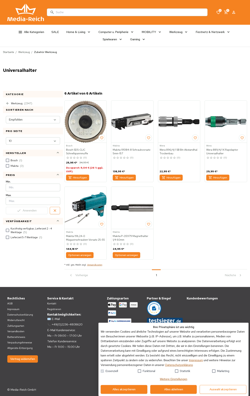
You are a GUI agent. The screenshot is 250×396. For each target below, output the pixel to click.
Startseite (8, 52)
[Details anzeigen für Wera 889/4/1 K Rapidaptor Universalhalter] (226, 122)
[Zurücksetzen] (55, 210)
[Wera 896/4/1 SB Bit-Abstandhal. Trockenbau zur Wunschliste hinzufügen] (195, 138)
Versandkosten (94, 264)
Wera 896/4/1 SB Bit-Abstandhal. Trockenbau (179, 151)
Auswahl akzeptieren (223, 389)
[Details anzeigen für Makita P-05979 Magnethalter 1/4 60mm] (132, 208)
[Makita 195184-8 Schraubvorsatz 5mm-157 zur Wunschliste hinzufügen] (148, 138)
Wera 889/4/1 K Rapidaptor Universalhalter (222, 151)
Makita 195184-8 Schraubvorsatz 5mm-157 (131, 151)
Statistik (185, 371)
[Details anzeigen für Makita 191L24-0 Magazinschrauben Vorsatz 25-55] (86, 208)
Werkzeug (24, 52)
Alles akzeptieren (124, 389)
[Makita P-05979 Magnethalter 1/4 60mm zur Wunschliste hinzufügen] (148, 224)
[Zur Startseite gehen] (25, 12)
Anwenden (30, 210)
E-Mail (56, 319)
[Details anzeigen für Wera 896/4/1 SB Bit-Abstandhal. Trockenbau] (179, 122)
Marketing (223, 371)
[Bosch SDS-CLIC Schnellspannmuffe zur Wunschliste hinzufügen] (101, 138)
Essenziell (111, 371)
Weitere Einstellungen (173, 379)
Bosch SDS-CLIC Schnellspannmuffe (77, 151)
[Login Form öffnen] (233, 12)
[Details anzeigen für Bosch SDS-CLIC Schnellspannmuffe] (86, 122)
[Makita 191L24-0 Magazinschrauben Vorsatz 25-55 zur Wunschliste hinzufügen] (101, 224)
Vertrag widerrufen (22, 359)
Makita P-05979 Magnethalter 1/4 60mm (130, 237)
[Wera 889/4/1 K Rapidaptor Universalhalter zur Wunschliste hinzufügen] (242, 138)
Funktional (149, 371)
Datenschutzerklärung (179, 365)
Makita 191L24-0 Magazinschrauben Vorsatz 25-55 (85, 237)
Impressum (196, 360)
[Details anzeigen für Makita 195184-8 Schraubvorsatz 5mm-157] (132, 122)
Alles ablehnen (173, 389)
